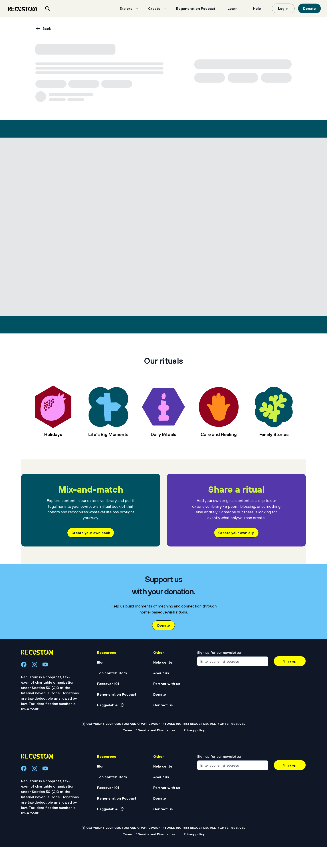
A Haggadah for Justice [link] (48, 407)
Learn (233, 8)
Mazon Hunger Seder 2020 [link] (150, 407)
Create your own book (90, 835)
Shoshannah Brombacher (58, 81)
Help (257, 8)
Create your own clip (236, 835)
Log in (283, 8)
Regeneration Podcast (195, 8)
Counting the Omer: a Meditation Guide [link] (242, 538)
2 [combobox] (52, 607)
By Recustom (35, 419)
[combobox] (53, 8)
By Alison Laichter (137, 550)
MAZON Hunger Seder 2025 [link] (248, 407)
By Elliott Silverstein (236, 550)
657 (197, 607)
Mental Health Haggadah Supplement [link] (50, 538)
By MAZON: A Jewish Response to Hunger (156, 419)
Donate (309, 8)
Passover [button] (31, 70)
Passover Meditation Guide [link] (150, 537)
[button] (8, 119)
